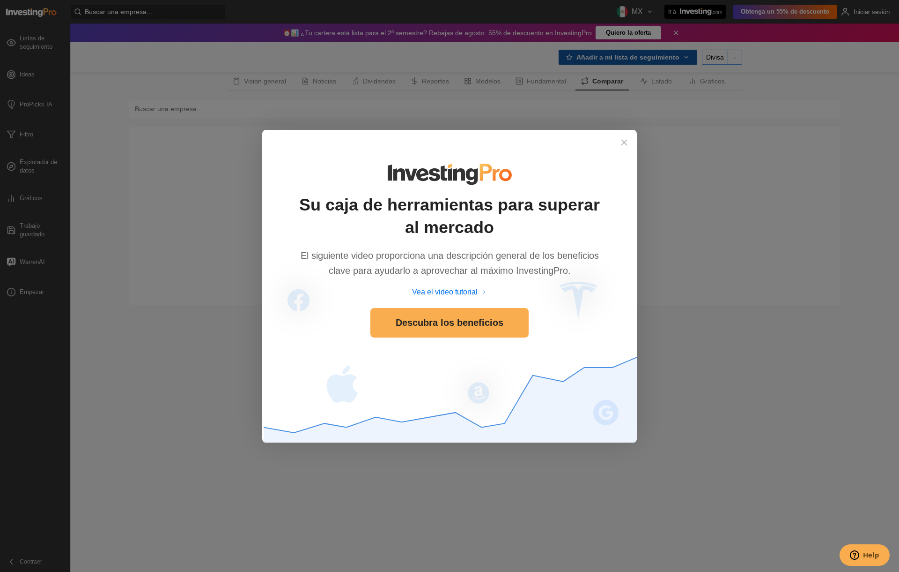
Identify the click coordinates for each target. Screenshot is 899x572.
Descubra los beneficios (449, 322)
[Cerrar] (624, 142)
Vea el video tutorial (445, 292)
